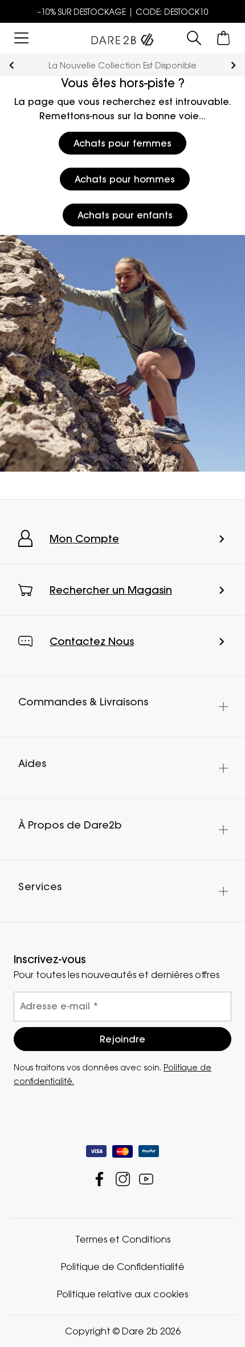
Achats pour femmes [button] (123, 143)
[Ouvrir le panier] (224, 38)
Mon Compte (84, 538)
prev (12, 65)
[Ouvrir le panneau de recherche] (194, 38)
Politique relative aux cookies (122, 1294)
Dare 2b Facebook (99, 1179)
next (233, 65)
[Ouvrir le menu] (21, 38)
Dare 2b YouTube (146, 1179)
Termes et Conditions (122, 1239)
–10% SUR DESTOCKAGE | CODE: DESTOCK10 (123, 12)
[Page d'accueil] (122, 37)
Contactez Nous (92, 641)
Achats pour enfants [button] (125, 215)
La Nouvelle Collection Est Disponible (122, 65)
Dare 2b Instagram (123, 1179)
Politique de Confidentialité (123, 1266)
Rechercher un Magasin (111, 590)
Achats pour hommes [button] (125, 179)
